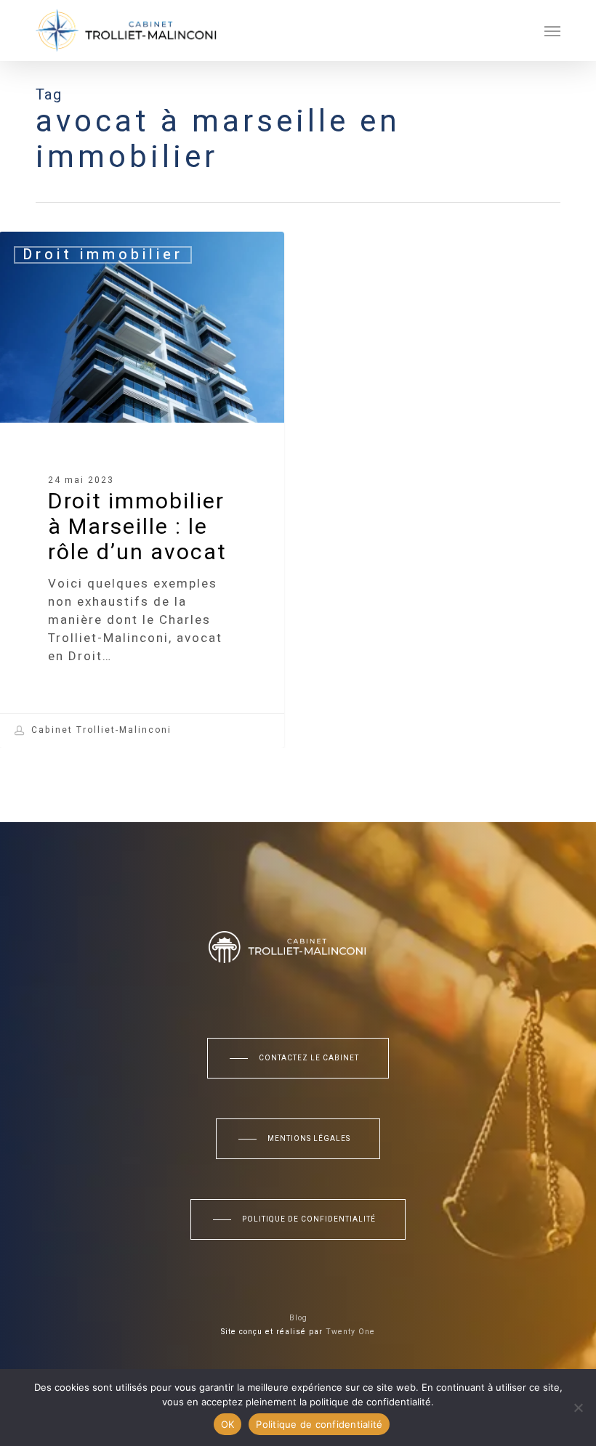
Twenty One (350, 1331)
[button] (552, 30)
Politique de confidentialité (319, 1424)
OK (228, 1424)
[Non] (578, 1407)
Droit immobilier (103, 255)
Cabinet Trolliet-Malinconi (100, 730)
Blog (298, 1318)
